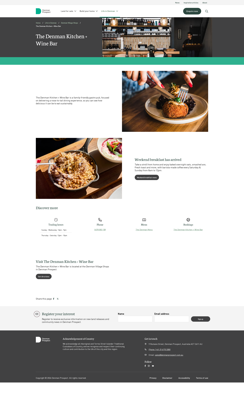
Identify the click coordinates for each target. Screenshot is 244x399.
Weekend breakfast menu (147, 177)
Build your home (87, 11)
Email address (161, 313)
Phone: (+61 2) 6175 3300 (159, 349)
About (204, 2)
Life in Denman (108, 11)
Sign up (200, 319)
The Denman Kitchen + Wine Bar (188, 229)
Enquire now (192, 11)
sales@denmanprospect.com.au (169, 355)
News (177, 2)
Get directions (43, 276)
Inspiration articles (191, 2)
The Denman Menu (144, 229)
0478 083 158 (100, 229)
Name (121, 313)
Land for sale (67, 11)
